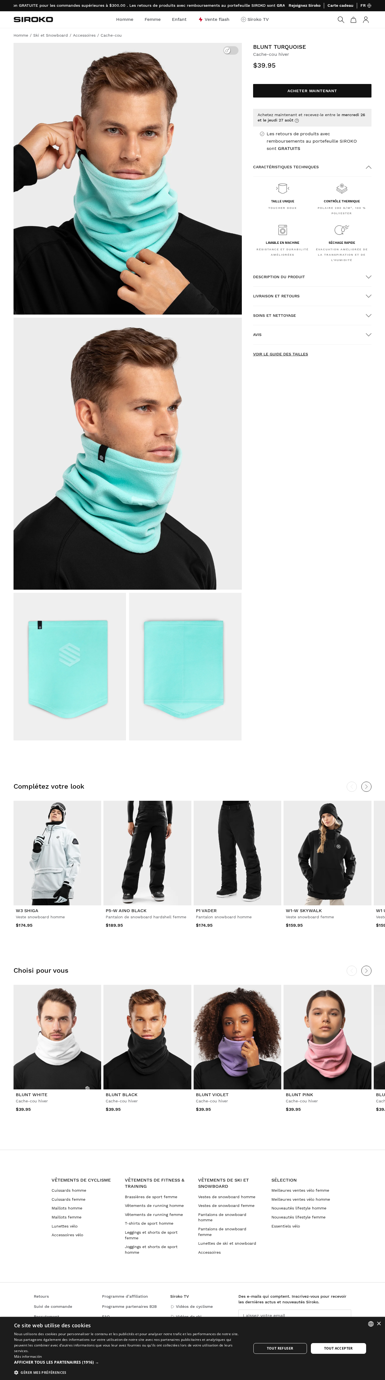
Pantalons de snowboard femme (222, 1232)
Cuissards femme (68, 1199)
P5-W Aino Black (126, 910)
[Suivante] (366, 787)
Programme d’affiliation (125, 1296)
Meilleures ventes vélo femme (300, 1190)
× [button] (379, 1324)
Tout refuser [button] (280, 1348)
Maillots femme (66, 1217)
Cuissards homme (69, 1190)
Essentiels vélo (285, 1226)
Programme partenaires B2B (129, 1306)
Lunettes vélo (65, 1226)
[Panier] (353, 19)
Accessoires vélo (67, 1235)
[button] (129, 1362)
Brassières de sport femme (151, 1197)
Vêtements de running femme (154, 1214)
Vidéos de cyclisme (194, 1306)
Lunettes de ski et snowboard (227, 1243)
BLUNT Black (122, 1094)
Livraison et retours (276, 296)
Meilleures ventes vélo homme (300, 1199)
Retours (41, 1296)
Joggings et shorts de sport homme (151, 1249)
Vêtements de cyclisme (81, 1180)
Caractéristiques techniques (286, 167)
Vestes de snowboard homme (226, 1197)
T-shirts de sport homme (149, 1223)
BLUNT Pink (299, 1094)
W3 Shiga (27, 910)
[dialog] (192, 1348)
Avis (257, 334)
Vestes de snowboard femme (226, 1205)
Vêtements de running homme (154, 1205)
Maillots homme (67, 1208)
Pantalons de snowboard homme (222, 1217)
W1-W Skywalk (304, 910)
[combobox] (371, 1324)
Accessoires (209, 1252)
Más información (28, 1356)
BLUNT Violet (212, 1094)
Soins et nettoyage (274, 315)
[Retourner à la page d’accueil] (33, 19)
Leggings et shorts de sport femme (151, 1235)
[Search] (341, 19)
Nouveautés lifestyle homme (298, 1208)
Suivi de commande (53, 1306)
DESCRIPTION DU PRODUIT (279, 277)
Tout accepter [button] (338, 1348)
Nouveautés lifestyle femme (298, 1217)
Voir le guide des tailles (280, 354)
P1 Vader (206, 910)
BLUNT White (31, 1094)
